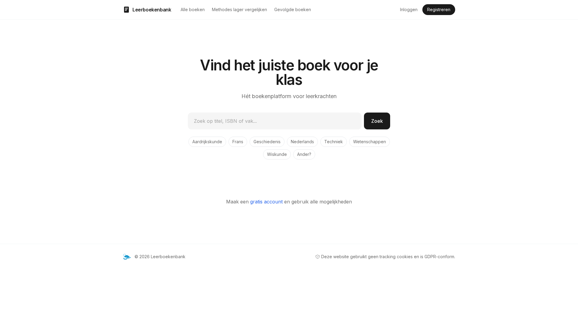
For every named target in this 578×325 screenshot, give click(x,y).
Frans (237, 141)
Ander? (304, 154)
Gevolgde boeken (292, 9)
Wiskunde (277, 154)
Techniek (333, 141)
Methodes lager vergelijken (239, 9)
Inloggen (409, 9)
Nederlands (302, 141)
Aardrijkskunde (207, 141)
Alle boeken (193, 9)
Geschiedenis (267, 141)
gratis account (266, 202)
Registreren (438, 9)
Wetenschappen (369, 141)
